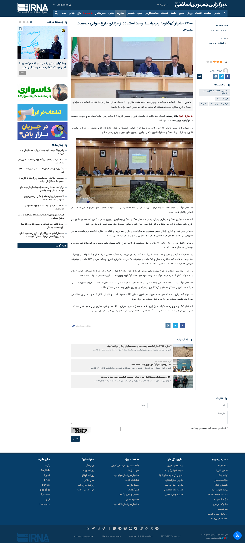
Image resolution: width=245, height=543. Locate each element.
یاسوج (204, 104)
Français (45, 504)
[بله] (136, 528)
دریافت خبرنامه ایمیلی (217, 514)
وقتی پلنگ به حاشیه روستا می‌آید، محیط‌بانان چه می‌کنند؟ (42, 152)
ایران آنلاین (89, 480)
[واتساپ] (88, 528)
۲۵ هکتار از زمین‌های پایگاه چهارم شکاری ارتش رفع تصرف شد (41, 161)
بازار (79, 13)
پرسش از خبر (133, 485)
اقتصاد (198, 13)
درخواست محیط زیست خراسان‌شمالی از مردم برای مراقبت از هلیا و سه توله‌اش (42, 189)
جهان (181, 13)
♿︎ (237, 535)
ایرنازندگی (89, 466)
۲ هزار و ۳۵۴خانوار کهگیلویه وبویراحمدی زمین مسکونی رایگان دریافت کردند (139, 346)
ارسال (75, 439)
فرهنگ (164, 13)
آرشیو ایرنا (223, 475)
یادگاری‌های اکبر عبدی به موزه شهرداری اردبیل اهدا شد (41, 170)
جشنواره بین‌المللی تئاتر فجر (126, 504)
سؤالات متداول (221, 480)
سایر (64, 13)
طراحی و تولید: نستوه (214, 538)
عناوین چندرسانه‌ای (174, 495)
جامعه (173, 13)
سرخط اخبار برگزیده (174, 471)
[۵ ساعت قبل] (43, 42)
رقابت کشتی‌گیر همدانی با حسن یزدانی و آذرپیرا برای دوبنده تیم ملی (42, 225)
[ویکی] (93, 528)
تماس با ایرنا (222, 471)
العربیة (47, 475)
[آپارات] (141, 528)
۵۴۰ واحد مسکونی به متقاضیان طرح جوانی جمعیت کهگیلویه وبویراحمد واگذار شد (136, 377)
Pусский (45, 495)
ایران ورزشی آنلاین (85, 490)
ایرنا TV (86, 13)
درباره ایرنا (223, 466)
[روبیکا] (146, 528)
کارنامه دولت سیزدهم (163, 361)
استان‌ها (120, 13)
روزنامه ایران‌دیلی (86, 485)
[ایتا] (125, 528)
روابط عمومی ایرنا (220, 490)
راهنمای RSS (221, 485)
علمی (139, 13)
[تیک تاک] (104, 528)
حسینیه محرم (132, 500)
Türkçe (46, 485)
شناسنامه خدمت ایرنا (218, 495)
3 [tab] (24, 22)
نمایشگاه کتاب (132, 480)
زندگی (71, 13)
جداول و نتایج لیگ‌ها (129, 495)
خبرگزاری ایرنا (222, 99)
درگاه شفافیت (221, 500)
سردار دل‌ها (133, 471)
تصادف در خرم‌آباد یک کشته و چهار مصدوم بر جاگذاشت (44, 207)
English (45, 471)
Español (45, 490)
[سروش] (120, 528)
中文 (47, 466)
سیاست (207, 13)
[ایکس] (152, 528)
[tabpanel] (43, 51)
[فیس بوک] (109, 528)
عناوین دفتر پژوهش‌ (173, 490)
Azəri (47, 480)
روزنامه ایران (88, 471)
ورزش (189, 13)
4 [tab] (20, 22)
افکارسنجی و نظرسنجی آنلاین (125, 466)
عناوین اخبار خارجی (174, 485)
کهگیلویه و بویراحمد (216, 43)
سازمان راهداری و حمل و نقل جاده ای (215, 92)
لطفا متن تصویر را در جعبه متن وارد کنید (209, 428)
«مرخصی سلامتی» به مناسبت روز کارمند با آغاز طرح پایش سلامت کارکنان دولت (41, 179)
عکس (111, 13)
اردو (48, 500)
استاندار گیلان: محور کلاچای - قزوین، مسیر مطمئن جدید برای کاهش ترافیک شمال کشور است (42, 235)
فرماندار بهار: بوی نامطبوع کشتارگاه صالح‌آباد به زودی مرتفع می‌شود (41, 216)
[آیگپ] (130, 528)
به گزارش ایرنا (186, 116)
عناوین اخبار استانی (174, 480)
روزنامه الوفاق (88, 475)
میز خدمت (223, 509)
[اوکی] (98, 528)
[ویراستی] (114, 528)
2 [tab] (27, 22)
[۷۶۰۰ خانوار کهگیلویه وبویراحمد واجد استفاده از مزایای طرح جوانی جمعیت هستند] (132, 67)
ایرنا (201, 5)
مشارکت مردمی (220, 504)
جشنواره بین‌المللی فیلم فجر (126, 475)
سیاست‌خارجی (151, 13)
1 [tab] (31, 22)
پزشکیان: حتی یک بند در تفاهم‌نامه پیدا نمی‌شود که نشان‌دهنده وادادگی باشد (42, 65)
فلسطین (131, 13)
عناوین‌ (217, 13)
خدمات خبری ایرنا (219, 519)
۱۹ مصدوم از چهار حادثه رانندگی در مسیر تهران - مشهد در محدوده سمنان (43, 198)
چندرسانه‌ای (100, 13)
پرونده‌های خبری (175, 466)
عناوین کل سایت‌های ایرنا (171, 475)
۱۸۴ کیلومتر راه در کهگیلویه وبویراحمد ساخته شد (151, 364)
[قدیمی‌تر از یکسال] (183, 350)
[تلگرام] (157, 528)
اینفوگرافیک (133, 490)
